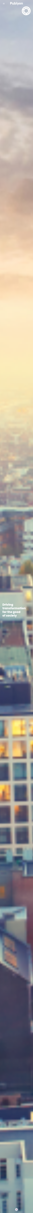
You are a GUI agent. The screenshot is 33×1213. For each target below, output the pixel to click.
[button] (3, 3)
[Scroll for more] (16, 1209)
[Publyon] (16, 3)
